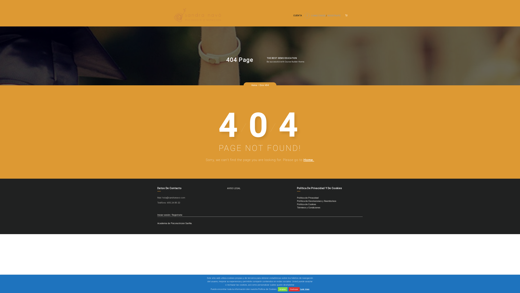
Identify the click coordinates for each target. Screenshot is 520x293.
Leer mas (304, 289)
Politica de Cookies (306, 204)
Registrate (334, 15)
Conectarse (318, 15)
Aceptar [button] (283, 289)
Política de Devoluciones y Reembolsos (316, 201)
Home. (308, 160)
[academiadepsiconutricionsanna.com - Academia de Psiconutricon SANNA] (198, 15)
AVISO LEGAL (233, 188)
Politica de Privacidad (308, 198)
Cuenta (297, 15)
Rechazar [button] (294, 289)
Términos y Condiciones (308, 207)
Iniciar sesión (163, 215)
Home (254, 85)
